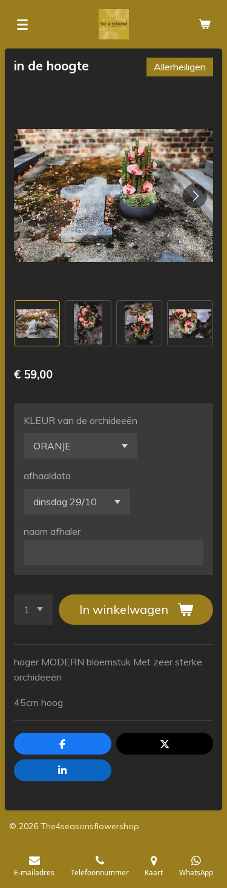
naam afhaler (52, 531)
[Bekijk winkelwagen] (204, 24)
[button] (37, 323)
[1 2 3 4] (33, 609)
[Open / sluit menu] (22, 24)
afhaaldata (47, 475)
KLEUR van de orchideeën (80, 420)
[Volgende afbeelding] (195, 196)
